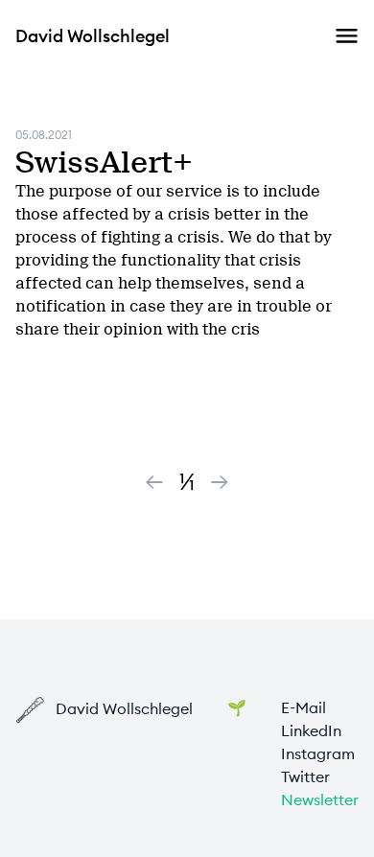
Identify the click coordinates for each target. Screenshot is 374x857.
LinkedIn (311, 730)
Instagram (318, 753)
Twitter (305, 776)
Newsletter (320, 799)
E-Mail (303, 707)
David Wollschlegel (92, 36)
